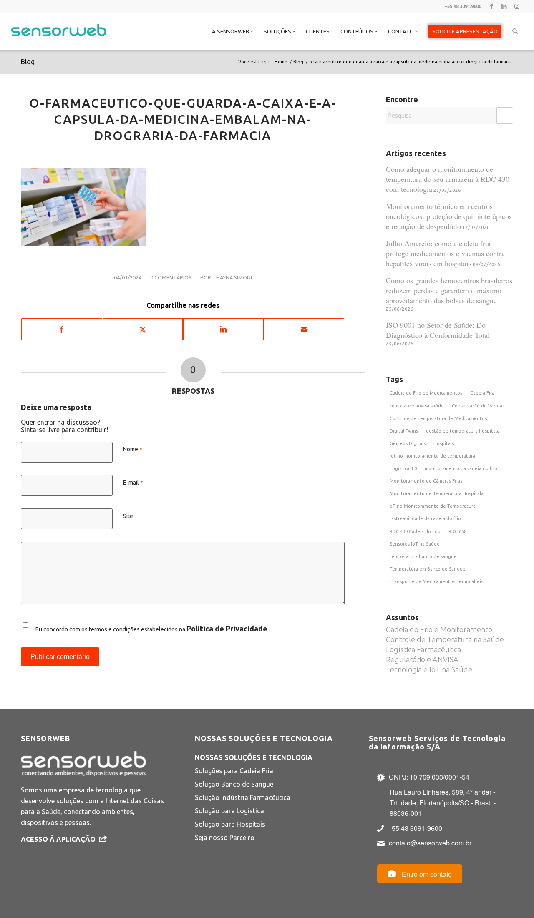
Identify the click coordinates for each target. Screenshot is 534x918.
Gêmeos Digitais (408, 443)
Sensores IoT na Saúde (415, 543)
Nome (132, 449)
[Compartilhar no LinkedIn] (223, 329)
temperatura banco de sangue (423, 556)
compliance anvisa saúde (417, 405)
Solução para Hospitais (230, 824)
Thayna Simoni (232, 277)
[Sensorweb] (58, 41)
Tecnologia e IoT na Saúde (429, 669)
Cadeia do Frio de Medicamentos (426, 392)
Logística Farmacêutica (423, 649)
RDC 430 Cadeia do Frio (415, 531)
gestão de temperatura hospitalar (463, 430)
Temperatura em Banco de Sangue (428, 568)
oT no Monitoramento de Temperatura (433, 505)
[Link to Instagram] (517, 6)
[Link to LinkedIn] (504, 6)
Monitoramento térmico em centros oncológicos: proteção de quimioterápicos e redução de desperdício (449, 216)
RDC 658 (457, 531)
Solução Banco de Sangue (234, 784)
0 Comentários (170, 277)
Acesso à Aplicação (58, 839)
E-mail (133, 482)
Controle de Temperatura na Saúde (445, 639)
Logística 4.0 (403, 468)
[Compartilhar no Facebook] (61, 329)
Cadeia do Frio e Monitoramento (439, 629)
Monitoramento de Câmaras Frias (426, 480)
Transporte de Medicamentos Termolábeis (436, 581)
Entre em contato (426, 874)
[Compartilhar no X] (143, 329)
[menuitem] (232, 31)
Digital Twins (404, 430)
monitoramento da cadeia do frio (461, 468)
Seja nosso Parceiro (224, 837)
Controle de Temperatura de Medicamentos (438, 418)
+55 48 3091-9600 (415, 828)
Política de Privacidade (226, 628)
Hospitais (443, 443)
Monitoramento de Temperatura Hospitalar (437, 493)
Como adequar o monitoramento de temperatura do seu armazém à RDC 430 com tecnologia (447, 179)
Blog (28, 61)
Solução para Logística (229, 811)
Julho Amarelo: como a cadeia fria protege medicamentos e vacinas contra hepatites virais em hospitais (445, 253)
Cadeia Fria (482, 392)
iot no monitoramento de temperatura (432, 455)
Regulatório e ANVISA (422, 659)
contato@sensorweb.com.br (430, 843)
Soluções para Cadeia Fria (234, 771)
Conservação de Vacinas (478, 405)
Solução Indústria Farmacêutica (242, 797)
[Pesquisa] (515, 31)
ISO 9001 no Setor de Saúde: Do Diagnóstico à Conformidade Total (438, 330)
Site (128, 516)
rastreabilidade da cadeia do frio (425, 518)
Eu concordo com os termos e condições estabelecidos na (151, 628)
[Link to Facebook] (492, 6)
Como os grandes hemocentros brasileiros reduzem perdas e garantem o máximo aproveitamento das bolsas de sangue (449, 290)
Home (281, 61)
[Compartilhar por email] (304, 329)
